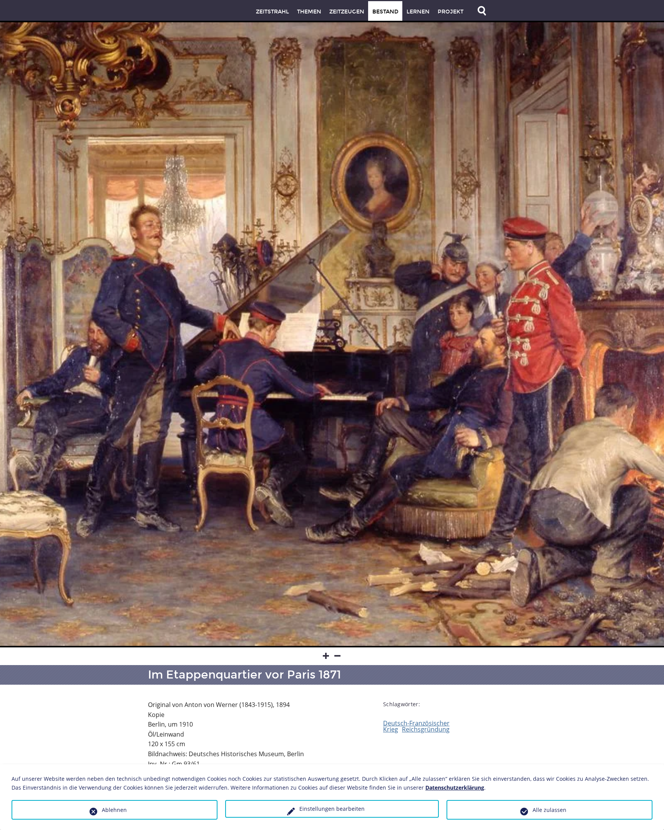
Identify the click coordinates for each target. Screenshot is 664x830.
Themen (309, 11)
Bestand (385, 11)
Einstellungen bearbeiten (332, 808)
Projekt (450, 11)
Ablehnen (114, 809)
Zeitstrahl (272, 11)
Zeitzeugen (346, 11)
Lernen (418, 11)
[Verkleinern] (338, 656)
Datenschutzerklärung (454, 787)
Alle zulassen (549, 809)
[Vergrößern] (326, 656)
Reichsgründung (426, 729)
